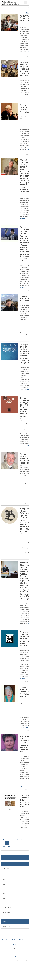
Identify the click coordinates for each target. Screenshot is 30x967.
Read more (22, 218)
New (4, 852)
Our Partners (15, 940)
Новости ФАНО (6, 926)
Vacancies (8, 940)
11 (25, 839)
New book (5, 903)
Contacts (15, 942)
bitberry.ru (18, 965)
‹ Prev (9, 839)
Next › (4, 846)
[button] (27, 12)
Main (4, 9)
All (3, 863)
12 (3, 843)
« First (4, 839)
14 (11, 843)
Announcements (7, 916)
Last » (9, 846)
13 (7, 843)
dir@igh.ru (15, 956)
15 (15, 843)
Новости (5, 921)
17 (22, 843)
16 (19, 843)
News (4, 875)
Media (3, 940)
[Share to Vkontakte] (15, 948)
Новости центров (7, 930)
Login (14, 944)
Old (3, 857)
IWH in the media (7, 907)
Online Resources (23, 940)
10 (21, 839)
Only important (6, 868)
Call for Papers (6, 912)
